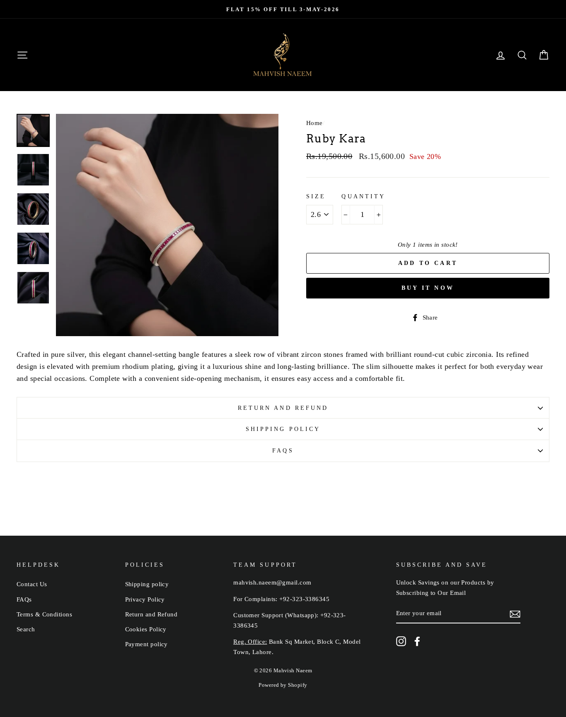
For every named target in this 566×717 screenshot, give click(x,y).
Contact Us (32, 583)
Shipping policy (283, 429)
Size (316, 196)
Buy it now (428, 288)
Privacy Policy (145, 599)
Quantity (363, 196)
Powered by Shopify (283, 685)
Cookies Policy (146, 629)
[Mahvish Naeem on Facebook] (417, 641)
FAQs (24, 599)
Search (26, 629)
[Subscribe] (515, 614)
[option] (283, 9)
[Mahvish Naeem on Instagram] (401, 641)
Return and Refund (283, 408)
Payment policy (146, 643)
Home (314, 122)
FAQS (282, 451)
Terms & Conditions (44, 614)
